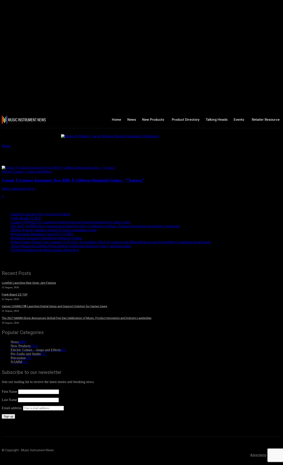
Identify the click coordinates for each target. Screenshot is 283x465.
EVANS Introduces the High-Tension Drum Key (45, 250)
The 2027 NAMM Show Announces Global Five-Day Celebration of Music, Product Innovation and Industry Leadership (95, 226)
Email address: (12, 408)
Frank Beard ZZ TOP (26, 218)
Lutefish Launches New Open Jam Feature (41, 214)
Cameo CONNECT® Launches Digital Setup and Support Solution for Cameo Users (70, 222)
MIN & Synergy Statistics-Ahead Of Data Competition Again (54, 230)
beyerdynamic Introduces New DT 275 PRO (42, 234)
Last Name (9, 400)
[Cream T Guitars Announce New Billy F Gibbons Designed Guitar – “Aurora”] (59, 167)
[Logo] (25, 120)
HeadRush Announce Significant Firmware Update (46, 238)
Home (6, 146)
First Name (9, 391)
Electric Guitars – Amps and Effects (27, 171)
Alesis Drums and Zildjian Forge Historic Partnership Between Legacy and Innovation (71, 246)
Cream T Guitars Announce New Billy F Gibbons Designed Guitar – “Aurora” (73, 180)
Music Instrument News (18, 189)
